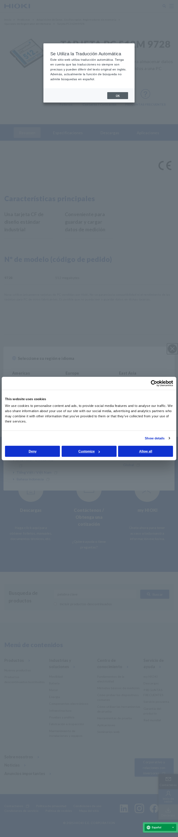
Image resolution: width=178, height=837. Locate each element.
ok (118, 95)
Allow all (145, 451)
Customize (86, 451)
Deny (32, 451)
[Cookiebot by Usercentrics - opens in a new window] (154, 383)
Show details (155, 438)
